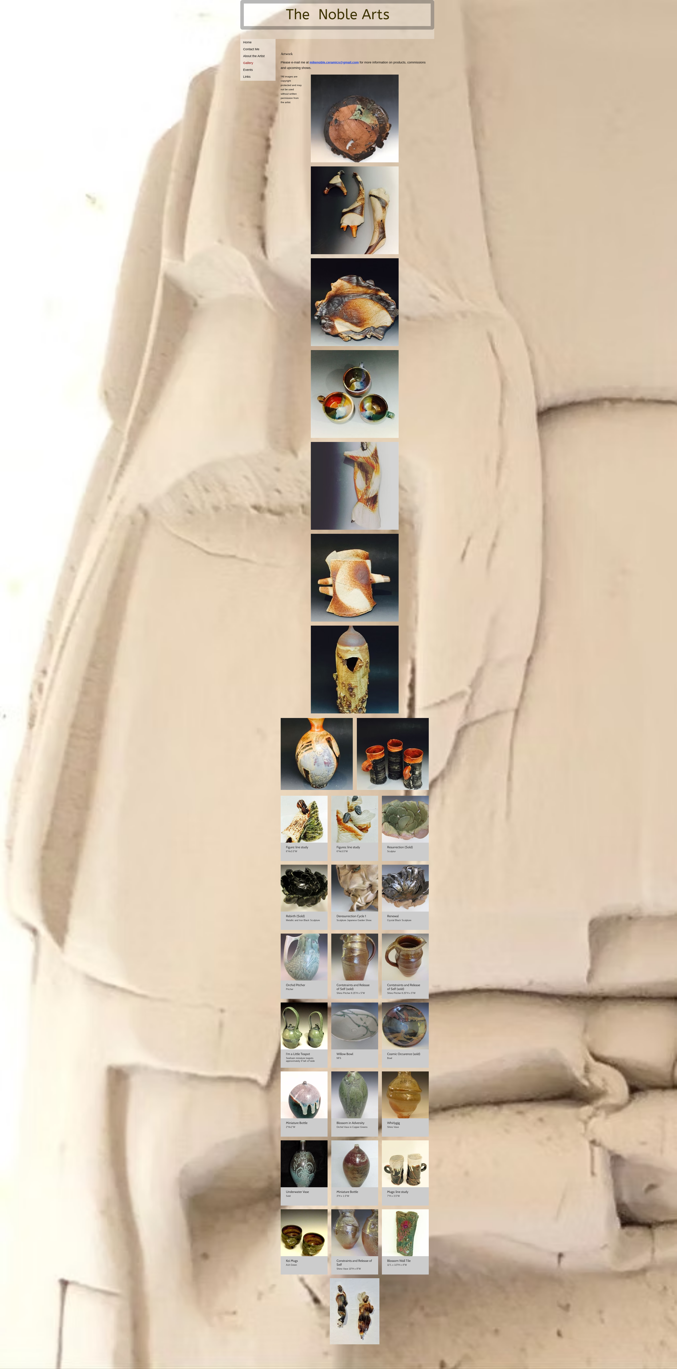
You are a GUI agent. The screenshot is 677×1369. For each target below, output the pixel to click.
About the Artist (254, 56)
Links (247, 76)
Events (248, 70)
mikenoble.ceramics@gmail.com (334, 62)
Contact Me (251, 49)
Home (247, 42)
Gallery (248, 63)
